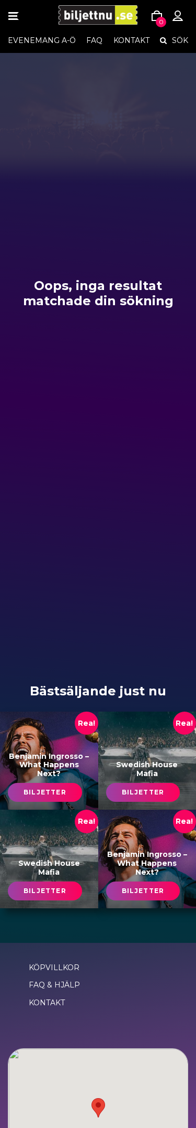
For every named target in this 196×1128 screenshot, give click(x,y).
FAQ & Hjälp (54, 985)
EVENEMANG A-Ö (42, 40)
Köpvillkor (54, 967)
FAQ (94, 40)
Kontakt (131, 40)
